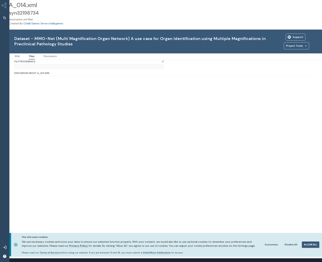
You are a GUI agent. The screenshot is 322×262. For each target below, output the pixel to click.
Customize (271, 244)
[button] (4, 17)
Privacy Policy (78, 246)
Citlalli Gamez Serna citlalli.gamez (43, 23)
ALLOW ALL (310, 244)
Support (298, 37)
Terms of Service (50, 252)
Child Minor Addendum (157, 252)
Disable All (291, 244)
